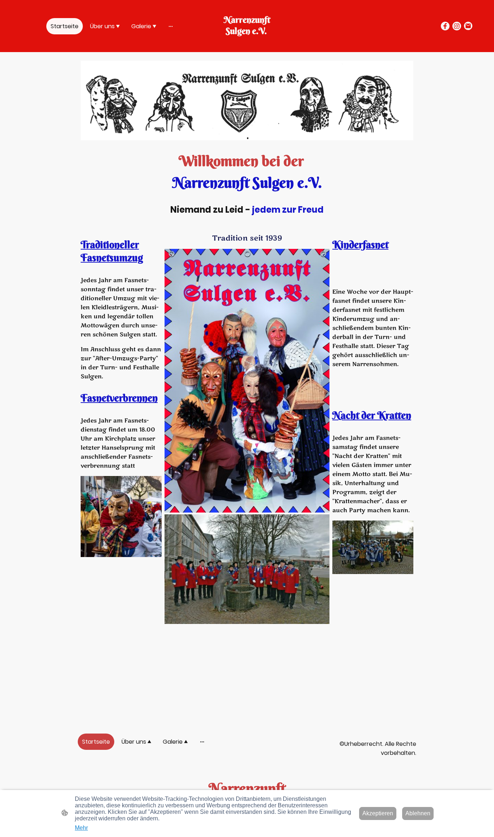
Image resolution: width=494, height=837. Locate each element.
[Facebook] (445, 26)
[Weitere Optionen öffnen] (170, 26)
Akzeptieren (377, 813)
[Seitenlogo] (247, 43)
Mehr (81, 828)
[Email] (468, 26)
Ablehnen (417, 813)
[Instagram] (456, 26)
